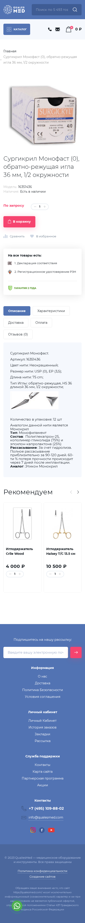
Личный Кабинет (42, 721)
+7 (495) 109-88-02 (46, 808)
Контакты (42, 765)
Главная (9, 51)
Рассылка (43, 741)
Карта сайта (43, 772)
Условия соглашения (42, 697)
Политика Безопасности (42, 690)
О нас (42, 676)
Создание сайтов (42, 876)
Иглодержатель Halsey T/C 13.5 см (60, 551)
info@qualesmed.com (46, 817)
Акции (42, 785)
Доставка (42, 683)
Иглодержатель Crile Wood (19, 551)
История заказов (43, 727)
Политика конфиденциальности (42, 871)
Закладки (42, 734)
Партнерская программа (42, 778)
